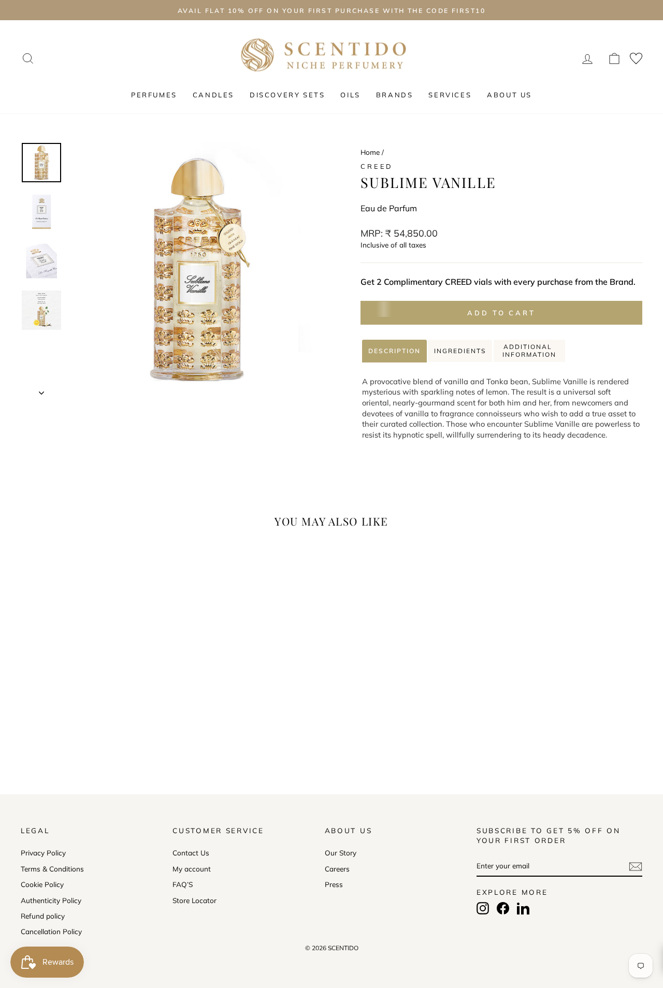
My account (191, 868)
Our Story (340, 852)
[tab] (394, 351)
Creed (377, 166)
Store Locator (194, 900)
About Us (509, 95)
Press (334, 884)
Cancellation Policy (51, 931)
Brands (394, 95)
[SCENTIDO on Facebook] (503, 908)
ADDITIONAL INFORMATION (529, 351)
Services (449, 95)
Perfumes (154, 95)
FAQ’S (182, 884)
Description (394, 351)
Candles (213, 95)
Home (370, 152)
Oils (350, 95)
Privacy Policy (43, 852)
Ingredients (460, 351)
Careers (337, 868)
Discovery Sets (287, 95)
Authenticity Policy (51, 900)
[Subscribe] (635, 866)
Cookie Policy (42, 884)
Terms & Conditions (52, 868)
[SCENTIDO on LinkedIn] (523, 908)
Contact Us (190, 852)
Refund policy (43, 915)
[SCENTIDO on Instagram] (483, 908)
